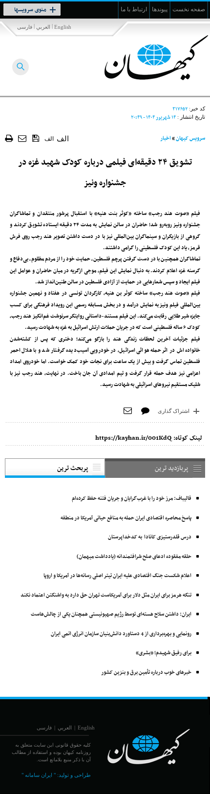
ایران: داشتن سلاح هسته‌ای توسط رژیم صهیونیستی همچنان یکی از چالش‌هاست (111, 614)
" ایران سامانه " (38, 775)
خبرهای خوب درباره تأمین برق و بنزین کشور (146, 672)
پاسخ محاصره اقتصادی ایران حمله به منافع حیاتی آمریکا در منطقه (126, 518)
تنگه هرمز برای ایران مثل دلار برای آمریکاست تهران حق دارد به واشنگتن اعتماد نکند (106, 595)
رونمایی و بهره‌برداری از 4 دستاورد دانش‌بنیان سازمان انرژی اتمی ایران (121, 634)
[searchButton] (20, 67)
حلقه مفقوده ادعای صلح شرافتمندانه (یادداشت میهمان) (134, 556)
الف (49, 138)
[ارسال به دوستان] (22, 138)
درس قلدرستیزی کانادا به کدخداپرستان (149, 537)
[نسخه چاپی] (9, 138)
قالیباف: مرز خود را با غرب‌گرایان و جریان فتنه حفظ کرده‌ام (131, 498)
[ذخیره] (36, 138)
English (62, 27)
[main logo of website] (145, 57)
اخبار (165, 138)
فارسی (24, 27)
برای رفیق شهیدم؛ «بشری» (163, 653)
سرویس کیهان (190, 138)
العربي (43, 27)
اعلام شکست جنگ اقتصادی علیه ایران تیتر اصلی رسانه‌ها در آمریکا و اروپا (117, 575)
